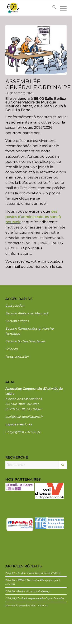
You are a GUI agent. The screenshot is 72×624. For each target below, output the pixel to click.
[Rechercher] (52, 8)
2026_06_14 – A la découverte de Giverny (27, 591)
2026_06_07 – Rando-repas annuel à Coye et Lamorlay (34, 598)
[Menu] (61, 8)
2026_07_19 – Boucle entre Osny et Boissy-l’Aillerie (33, 573)
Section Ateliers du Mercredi (26, 313)
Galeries (11, 349)
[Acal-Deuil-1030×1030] (29, 8)
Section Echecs (17, 321)
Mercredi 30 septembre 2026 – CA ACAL (26, 605)
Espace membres (18, 424)
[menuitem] (52, 8)
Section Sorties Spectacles (25, 341)
